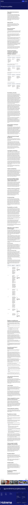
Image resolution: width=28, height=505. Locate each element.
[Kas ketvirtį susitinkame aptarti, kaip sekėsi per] (7, 482)
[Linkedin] (24, 504)
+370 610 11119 (11, 493)
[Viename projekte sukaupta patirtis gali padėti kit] (3, 482)
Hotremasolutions (11, 327)
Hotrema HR (10, 343)
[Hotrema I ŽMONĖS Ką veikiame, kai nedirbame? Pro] (25, 482)
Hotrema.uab (11, 328)
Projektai (1, 493)
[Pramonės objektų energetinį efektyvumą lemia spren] (12, 482)
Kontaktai (1, 495)
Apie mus (6, 493)
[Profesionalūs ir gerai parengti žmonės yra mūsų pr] (16, 482)
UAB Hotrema (11, 329)
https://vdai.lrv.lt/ (11, 460)
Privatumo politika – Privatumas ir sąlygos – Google (18, 270)
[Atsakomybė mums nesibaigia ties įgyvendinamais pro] (21, 482)
